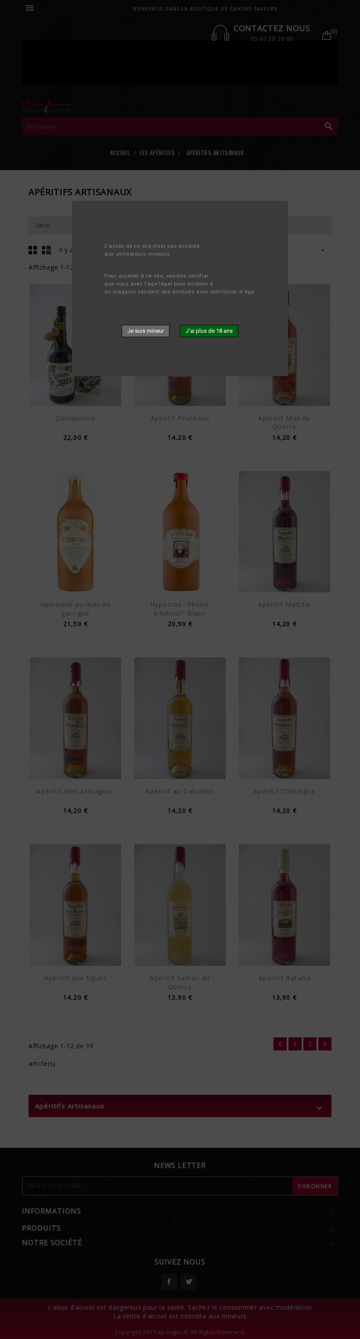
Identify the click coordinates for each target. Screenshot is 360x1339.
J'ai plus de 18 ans (209, 331)
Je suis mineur (145, 331)
